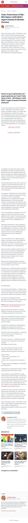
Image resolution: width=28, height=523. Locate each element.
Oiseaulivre (16, 520)
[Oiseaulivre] (14, 2)
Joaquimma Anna (11, 497)
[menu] (2, 2)
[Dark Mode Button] (26, 2)
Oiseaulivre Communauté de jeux (13, 186)
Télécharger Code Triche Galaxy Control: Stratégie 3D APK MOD (21, 445)
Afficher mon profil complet (9, 510)
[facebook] (5, 413)
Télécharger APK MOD (14, 127)
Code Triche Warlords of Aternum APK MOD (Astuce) (21, 463)
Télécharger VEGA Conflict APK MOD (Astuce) (5, 463)
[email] (19, 413)
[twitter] (7, 413)
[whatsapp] (10, 413)
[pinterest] (16, 413)
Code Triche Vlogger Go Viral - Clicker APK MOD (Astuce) (7, 445)
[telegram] (13, 413)
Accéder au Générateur (14, 132)
